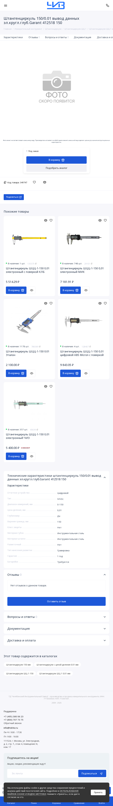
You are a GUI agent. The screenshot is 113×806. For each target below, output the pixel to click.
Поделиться (12, 196)
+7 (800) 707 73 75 (13, 719)
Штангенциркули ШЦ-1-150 (19, 673)
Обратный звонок (13, 723)
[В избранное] (35, 182)
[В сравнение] (45, 182)
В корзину (14, 290)
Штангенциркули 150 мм (18, 664)
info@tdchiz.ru (11, 727)
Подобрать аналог (56, 168)
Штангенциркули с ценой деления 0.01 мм (57, 664)
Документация (82, 37)
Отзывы (34, 37)
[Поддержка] (107, 5)
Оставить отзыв (56, 601)
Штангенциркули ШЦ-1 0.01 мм (54, 673)
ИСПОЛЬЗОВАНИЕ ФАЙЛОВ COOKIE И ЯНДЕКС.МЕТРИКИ (43, 792)
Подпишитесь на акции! (22, 757)
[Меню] (5, 5)
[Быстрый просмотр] (31, 290)
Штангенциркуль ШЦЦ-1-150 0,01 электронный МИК (82, 270)
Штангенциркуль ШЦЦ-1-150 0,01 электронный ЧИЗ (27, 436)
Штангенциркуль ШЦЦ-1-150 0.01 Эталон (27, 353)
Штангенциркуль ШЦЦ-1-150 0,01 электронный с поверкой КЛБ (27, 270)
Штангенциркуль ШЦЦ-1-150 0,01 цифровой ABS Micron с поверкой (82, 353)
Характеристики (13, 37)
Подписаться (89, 773)
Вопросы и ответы (57, 37)
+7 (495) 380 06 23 (13, 716)
